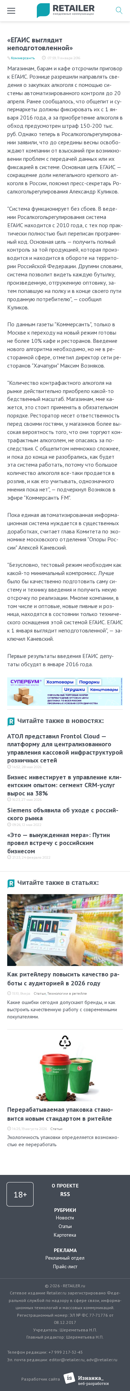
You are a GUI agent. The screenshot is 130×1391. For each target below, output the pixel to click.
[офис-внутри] (65, 680)
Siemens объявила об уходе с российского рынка (62, 814)
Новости (65, 1217)
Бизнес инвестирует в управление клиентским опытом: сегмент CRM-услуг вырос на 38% (64, 785)
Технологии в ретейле (67, 993)
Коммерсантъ (23, 58)
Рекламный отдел (65, 1258)
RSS (65, 1194)
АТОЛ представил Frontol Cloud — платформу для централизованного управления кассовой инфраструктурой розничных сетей (65, 748)
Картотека (65, 1235)
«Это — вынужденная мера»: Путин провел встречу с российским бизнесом (58, 843)
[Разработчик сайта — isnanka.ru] (86, 1379)
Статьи (40, 993)
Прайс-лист (65, 1266)
